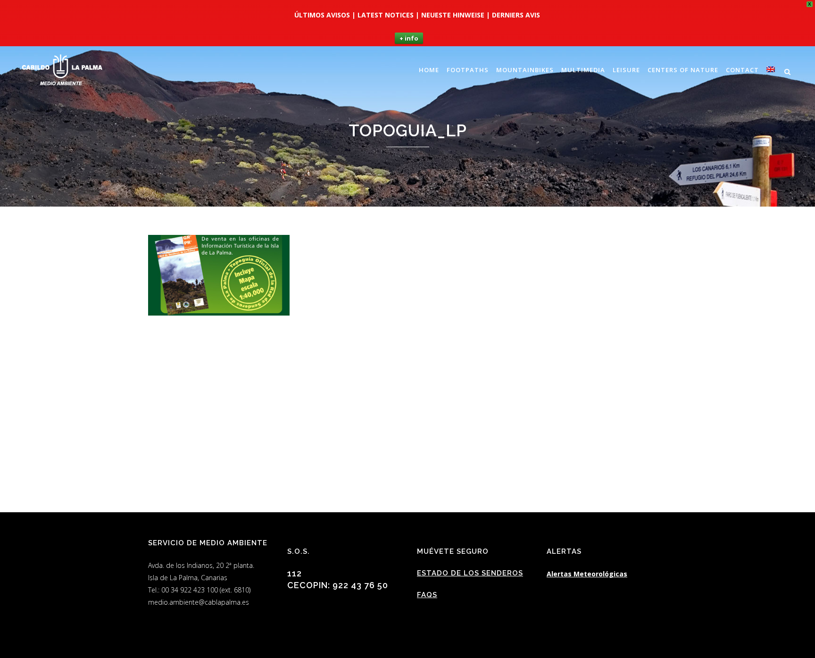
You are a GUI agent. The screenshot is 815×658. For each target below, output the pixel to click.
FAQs (427, 595)
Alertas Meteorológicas (587, 573)
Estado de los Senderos (470, 573)
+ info (408, 38)
